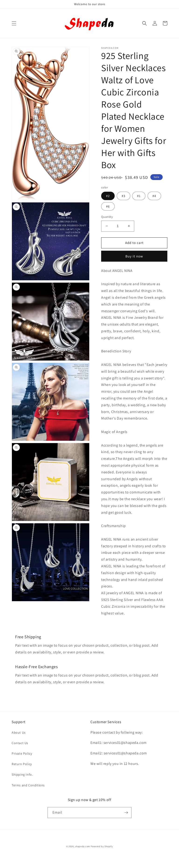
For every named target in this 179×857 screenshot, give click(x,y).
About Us (19, 732)
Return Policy (22, 764)
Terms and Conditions (28, 785)
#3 (123, 196)
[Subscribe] (126, 812)
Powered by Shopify (102, 846)
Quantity (107, 217)
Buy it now (134, 256)
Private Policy (22, 753)
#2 (108, 196)
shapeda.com (82, 846)
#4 (154, 196)
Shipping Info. (22, 774)
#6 (108, 206)
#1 (139, 196)
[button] (14, 23)
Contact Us (20, 743)
